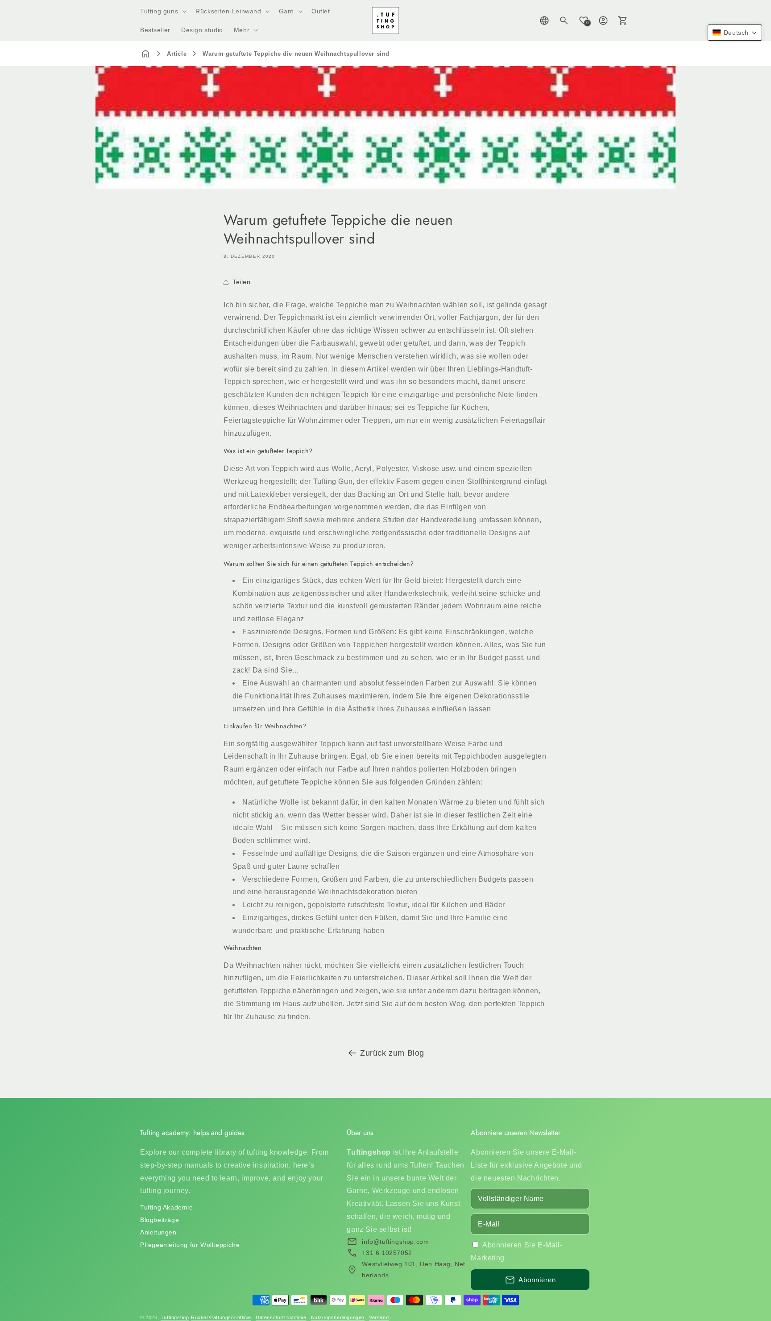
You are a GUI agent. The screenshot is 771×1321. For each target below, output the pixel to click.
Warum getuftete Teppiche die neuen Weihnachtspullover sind (296, 53)
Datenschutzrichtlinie (281, 1317)
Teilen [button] (241, 281)
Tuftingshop (175, 1317)
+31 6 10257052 (387, 1252)
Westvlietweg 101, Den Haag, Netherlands (413, 1269)
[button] (162, 11)
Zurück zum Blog (392, 1053)
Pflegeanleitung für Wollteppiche (190, 1244)
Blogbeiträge (159, 1219)
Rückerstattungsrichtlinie (221, 1317)
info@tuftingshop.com (395, 1241)
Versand (379, 1317)
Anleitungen (158, 1232)
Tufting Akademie (166, 1207)
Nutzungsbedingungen (338, 1317)
